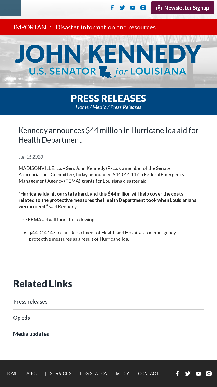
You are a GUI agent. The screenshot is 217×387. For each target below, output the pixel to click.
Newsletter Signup (186, 8)
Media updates (31, 334)
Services (61, 373)
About (33, 373)
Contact (148, 373)
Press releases (125, 107)
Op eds (21, 317)
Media (99, 107)
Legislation (94, 373)
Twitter (122, 7)
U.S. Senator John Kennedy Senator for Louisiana (108, 61)
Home (82, 107)
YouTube (132, 7)
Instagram (143, 7)
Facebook (112, 7)
